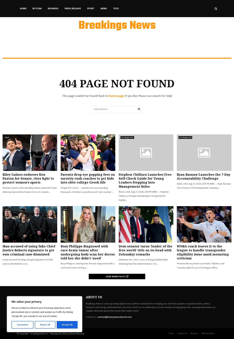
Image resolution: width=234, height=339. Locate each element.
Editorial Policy (207, 333)
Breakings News (117, 26)
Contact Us (182, 333)
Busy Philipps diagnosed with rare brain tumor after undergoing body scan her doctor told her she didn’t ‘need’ (88, 252)
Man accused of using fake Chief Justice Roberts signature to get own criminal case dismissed (29, 250)
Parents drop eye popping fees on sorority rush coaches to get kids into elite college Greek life (88, 178)
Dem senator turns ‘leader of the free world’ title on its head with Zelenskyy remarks (145, 250)
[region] (44, 314)
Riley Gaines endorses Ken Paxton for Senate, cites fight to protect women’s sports (28, 178)
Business (53, 8)
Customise (22, 325)
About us (194, 333)
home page (116, 96)
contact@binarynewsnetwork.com (114, 317)
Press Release (73, 8)
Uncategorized (127, 137)
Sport (90, 8)
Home (23, 8)
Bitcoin (37, 8)
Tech (116, 8)
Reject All (45, 325)
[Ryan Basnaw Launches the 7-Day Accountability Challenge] (204, 152)
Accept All (67, 325)
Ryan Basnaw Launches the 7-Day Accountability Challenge (203, 176)
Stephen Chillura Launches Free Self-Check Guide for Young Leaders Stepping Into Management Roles (145, 180)
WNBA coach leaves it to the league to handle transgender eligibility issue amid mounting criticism (203, 252)
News (104, 8)
